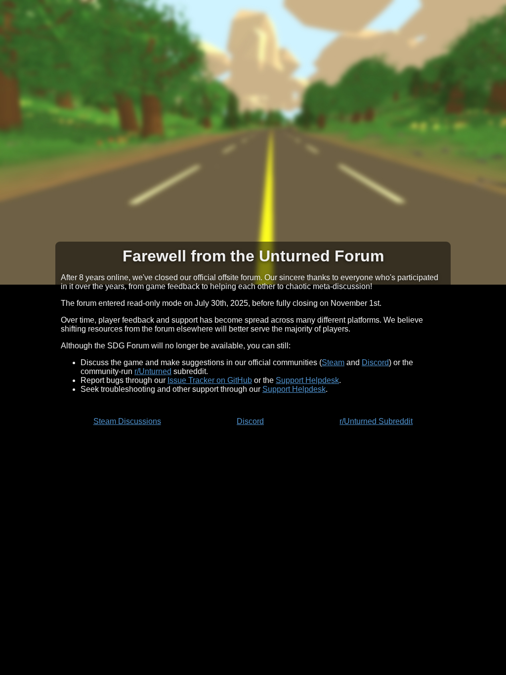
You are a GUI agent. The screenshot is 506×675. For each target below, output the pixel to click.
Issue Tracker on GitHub (210, 380)
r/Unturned (152, 371)
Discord (375, 362)
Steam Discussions (127, 421)
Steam (333, 362)
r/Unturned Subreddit (376, 421)
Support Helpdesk (307, 380)
